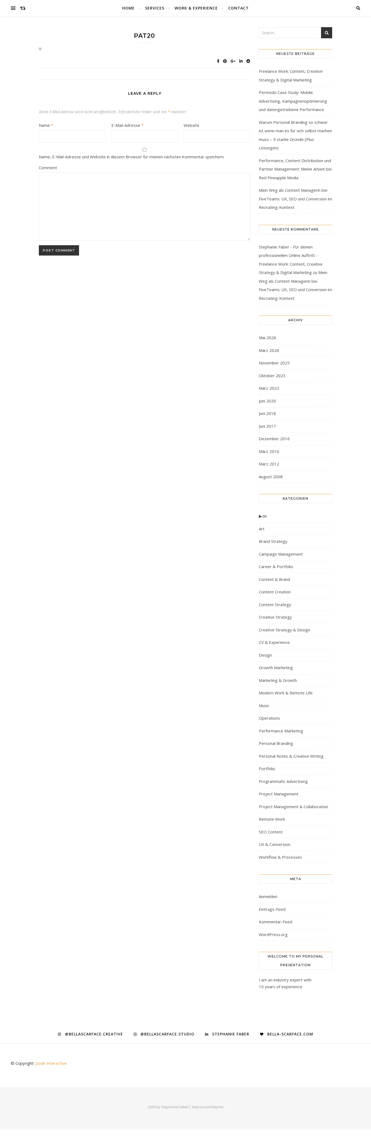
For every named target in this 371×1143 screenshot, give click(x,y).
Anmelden (268, 896)
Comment (48, 167)
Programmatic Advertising (283, 781)
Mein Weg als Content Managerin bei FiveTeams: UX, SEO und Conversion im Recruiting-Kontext (295, 198)
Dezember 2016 (274, 438)
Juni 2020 (267, 401)
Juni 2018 (267, 413)
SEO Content (271, 832)
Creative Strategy (275, 617)
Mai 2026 (267, 337)
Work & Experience (196, 8)
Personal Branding (276, 743)
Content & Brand (274, 579)
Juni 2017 (267, 426)
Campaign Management (281, 554)
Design (265, 655)
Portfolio (267, 768)
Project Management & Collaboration (293, 806)
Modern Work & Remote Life (286, 692)
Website (191, 125)
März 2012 (269, 464)
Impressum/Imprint (207, 1106)
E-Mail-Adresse (127, 125)
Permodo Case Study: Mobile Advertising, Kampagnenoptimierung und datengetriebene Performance (293, 101)
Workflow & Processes (280, 857)
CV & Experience (274, 642)
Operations (269, 718)
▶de (263, 516)
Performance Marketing (281, 730)
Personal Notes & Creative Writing (291, 756)
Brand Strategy (273, 541)
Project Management (278, 793)
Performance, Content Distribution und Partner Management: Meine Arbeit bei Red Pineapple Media (295, 169)
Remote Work (272, 819)
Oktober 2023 (272, 375)
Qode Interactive (51, 1063)
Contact (238, 8)
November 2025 (274, 363)
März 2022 (269, 388)
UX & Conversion (274, 844)
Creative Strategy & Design (284, 629)
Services (154, 8)
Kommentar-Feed (275, 921)
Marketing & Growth (278, 680)
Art (262, 528)
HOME (128, 8)
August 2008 (271, 476)
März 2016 (269, 451)
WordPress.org (273, 934)
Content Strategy (275, 604)
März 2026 (269, 350)
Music (264, 705)
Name (46, 125)
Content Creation (275, 591)
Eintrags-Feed (272, 909)
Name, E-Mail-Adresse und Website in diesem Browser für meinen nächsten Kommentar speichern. (131, 156)
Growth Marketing (276, 667)
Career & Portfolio (276, 566)
